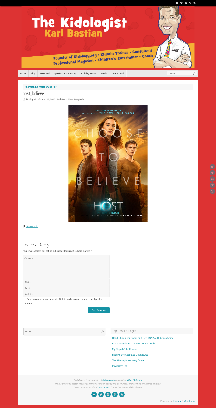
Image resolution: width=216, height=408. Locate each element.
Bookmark (32, 226)
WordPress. (189, 401)
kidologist (31, 99)
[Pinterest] (190, 3)
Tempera (177, 401)
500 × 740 (73, 99)
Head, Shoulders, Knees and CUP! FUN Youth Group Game (142, 338)
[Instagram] (185, 3)
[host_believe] (108, 163)
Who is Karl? (104, 387)
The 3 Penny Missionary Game (128, 360)
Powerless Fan (119, 366)
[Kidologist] (176, 3)
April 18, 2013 (48, 99)
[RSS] (194, 3)
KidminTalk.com (134, 380)
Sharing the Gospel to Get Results (130, 354)
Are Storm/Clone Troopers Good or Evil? (133, 343)
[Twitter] (181, 3)
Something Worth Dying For (40, 86)
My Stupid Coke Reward (124, 349)
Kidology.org (108, 380)
